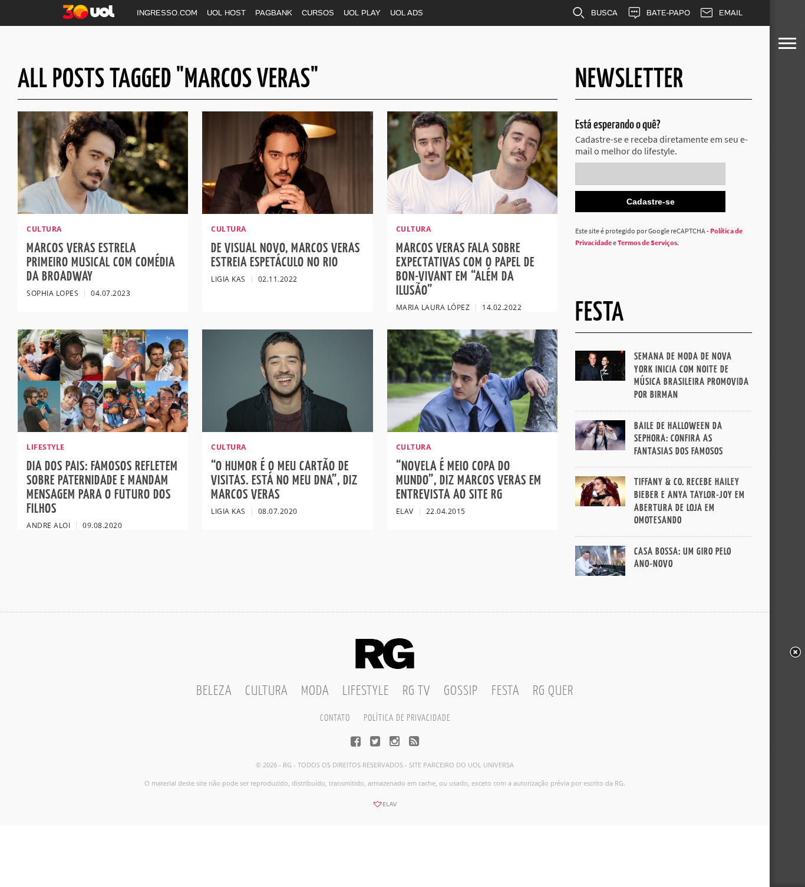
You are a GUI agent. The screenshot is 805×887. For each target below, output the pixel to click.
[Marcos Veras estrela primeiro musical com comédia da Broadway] (103, 210)
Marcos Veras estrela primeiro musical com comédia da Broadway (101, 262)
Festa (505, 691)
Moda (315, 691)
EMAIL (731, 12)
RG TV (416, 691)
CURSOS (318, 12)
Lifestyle (365, 691)
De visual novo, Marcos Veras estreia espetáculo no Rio (285, 255)
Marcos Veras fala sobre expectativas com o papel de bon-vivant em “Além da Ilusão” (465, 270)
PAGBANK (273, 12)
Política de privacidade (407, 718)
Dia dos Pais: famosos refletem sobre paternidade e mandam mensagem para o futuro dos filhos (102, 488)
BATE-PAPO (668, 12)
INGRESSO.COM (167, 12)
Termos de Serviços (647, 242)
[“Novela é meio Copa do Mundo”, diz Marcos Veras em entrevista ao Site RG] (472, 428)
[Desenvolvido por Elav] (385, 808)
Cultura (266, 691)
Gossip (461, 691)
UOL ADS (406, 12)
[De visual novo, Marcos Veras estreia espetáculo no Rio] (287, 210)
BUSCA (604, 12)
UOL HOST (226, 12)
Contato (335, 718)
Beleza (214, 691)
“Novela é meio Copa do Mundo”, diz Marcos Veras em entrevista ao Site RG (469, 481)
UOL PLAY (362, 12)
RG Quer (553, 691)
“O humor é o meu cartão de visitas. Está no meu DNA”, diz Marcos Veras (284, 481)
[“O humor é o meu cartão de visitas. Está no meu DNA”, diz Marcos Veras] (287, 428)
